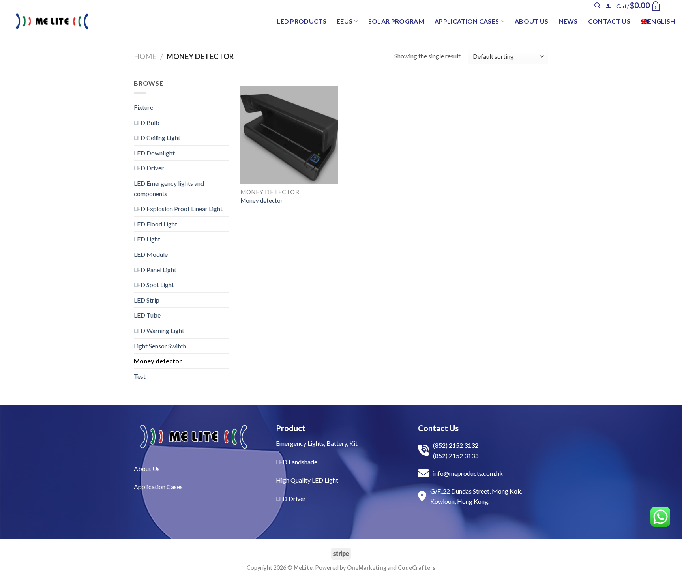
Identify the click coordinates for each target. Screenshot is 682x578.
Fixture (143, 107)
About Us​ (147, 468)
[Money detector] (289, 135)
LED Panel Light (155, 269)
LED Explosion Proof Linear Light (178, 208)
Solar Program (396, 21)
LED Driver (149, 168)
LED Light (147, 239)
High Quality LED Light (307, 480)
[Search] (597, 5)
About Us (532, 21)
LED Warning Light (159, 330)
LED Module (151, 254)
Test (140, 376)
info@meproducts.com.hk (468, 473)
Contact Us (609, 21)
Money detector (158, 361)
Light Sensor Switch (160, 346)
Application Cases (467, 21)
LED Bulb (146, 122)
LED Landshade (296, 462)
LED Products (301, 21)
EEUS (344, 21)
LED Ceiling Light (157, 137)
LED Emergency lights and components (169, 188)
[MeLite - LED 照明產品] (52, 21)
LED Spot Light (154, 284)
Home (145, 56)
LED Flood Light (155, 224)
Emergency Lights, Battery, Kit (317, 443)
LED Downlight (154, 153)
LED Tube (147, 315)
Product (290, 428)
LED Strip (146, 300)
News (568, 21)
